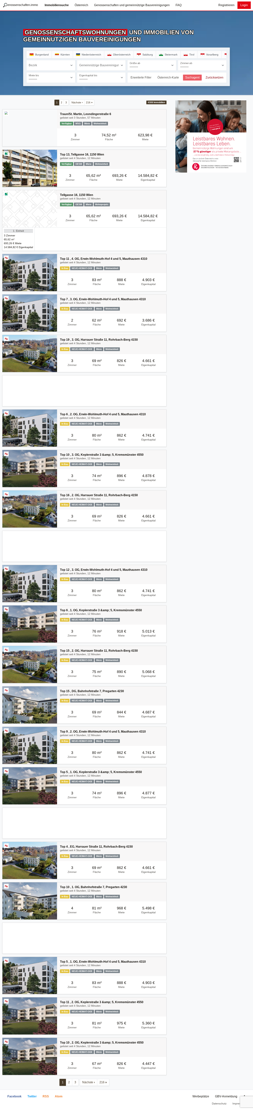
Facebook (14, 1096)
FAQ (179, 5)
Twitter (32, 1096)
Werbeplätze (200, 1096)
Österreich (81, 5)
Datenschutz (219, 1103)
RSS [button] (46, 1096)
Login (244, 5)
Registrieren (226, 5)
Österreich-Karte (168, 77)
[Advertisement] (84, 390)
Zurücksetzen (214, 77)
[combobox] (50, 65)
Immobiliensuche (57, 5)
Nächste (77, 102)
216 (89, 102)
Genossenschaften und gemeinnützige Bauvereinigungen (132, 5)
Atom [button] (58, 1096)
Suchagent (192, 77)
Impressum (239, 1103)
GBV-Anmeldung (226, 1096)
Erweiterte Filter (141, 77)
